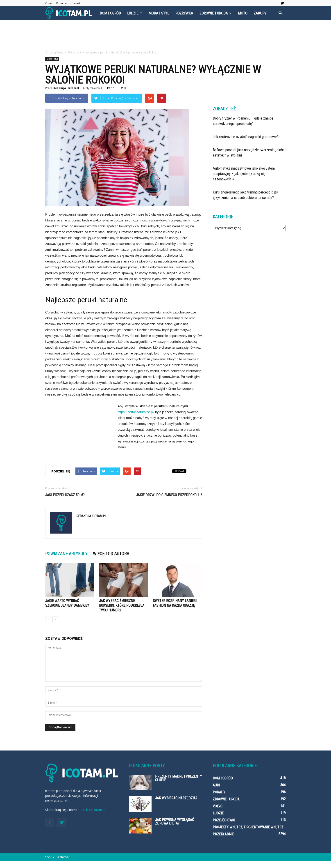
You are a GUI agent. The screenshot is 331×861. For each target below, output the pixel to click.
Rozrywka (184, 13)
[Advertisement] (165, 35)
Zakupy (260, 13)
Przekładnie (223, 834)
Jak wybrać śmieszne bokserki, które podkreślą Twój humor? (121, 605)
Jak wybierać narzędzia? (176, 798)
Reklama (61, 3)
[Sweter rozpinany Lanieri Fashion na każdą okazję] (177, 580)
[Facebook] (275, 3)
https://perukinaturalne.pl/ (136, 412)
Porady (219, 792)
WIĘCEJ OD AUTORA (111, 553)
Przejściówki (224, 820)
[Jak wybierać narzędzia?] (140, 804)
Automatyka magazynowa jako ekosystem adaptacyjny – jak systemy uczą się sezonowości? (244, 173)
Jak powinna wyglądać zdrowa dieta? (174, 821)
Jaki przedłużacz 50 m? (65, 495)
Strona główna (54, 52)
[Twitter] (282, 3)
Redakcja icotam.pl (66, 88)
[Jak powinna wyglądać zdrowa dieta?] (140, 825)
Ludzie (132, 13)
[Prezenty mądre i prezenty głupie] (140, 782)
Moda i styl (159, 13)
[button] (280, 13)
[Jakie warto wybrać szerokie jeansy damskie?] (69, 580)
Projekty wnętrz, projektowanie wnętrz (248, 827)
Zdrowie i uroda (214, 13)
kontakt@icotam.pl (91, 810)
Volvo (217, 806)
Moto (242, 13)
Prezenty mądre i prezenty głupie (178, 778)
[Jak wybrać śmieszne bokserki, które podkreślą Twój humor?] (123, 580)
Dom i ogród (110, 13)
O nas (48, 3)
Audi (216, 785)
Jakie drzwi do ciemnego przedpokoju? (169, 495)
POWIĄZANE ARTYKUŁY (66, 553)
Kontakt (75, 3)
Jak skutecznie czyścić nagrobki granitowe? (245, 136)
